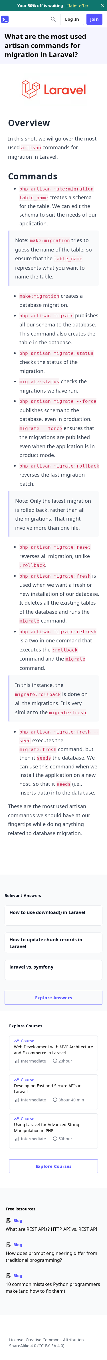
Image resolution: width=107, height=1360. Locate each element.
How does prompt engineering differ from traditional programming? (51, 1256)
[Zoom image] (53, 89)
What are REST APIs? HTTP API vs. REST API (51, 1229)
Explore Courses (54, 1166)
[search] (53, 19)
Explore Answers (53, 997)
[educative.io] (5, 19)
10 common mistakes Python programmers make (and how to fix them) (53, 1287)
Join (94, 19)
